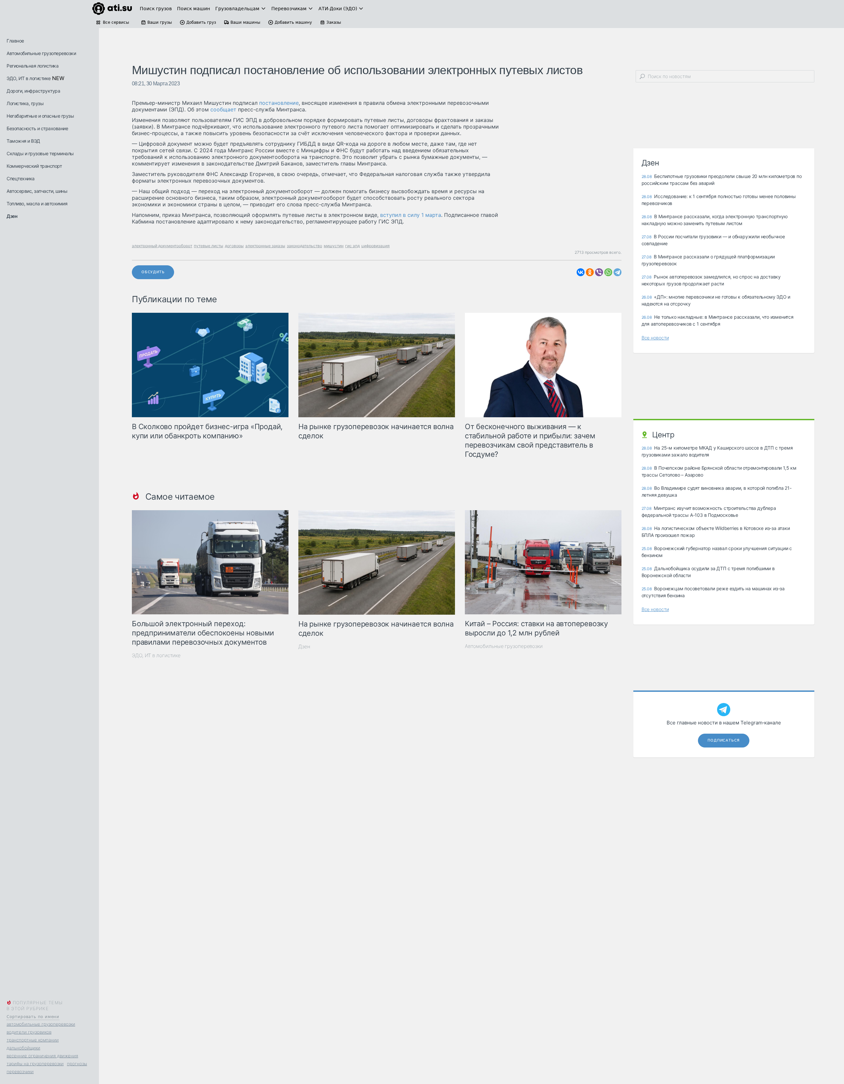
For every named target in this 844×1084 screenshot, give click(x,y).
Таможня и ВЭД (23, 141)
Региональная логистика (32, 66)
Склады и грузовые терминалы (40, 153)
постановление (279, 103)
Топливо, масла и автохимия (37, 203)
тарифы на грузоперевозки (35, 1063)
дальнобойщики (23, 1047)
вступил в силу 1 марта (410, 215)
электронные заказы (265, 245)
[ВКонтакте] (581, 272)
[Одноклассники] (590, 272)
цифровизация (375, 245)
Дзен (12, 216)
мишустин (334, 245)
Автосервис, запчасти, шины (37, 191)
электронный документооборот (162, 245)
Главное (15, 41)
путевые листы (208, 245)
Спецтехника (21, 178)
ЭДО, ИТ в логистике (29, 78)
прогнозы (77, 1063)
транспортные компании (33, 1039)
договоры (234, 245)
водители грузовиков (29, 1032)
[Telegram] (617, 272)
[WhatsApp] (608, 272)
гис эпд (352, 245)
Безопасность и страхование (37, 128)
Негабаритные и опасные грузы (40, 116)
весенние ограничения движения (42, 1055)
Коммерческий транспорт (34, 166)
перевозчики (20, 1071)
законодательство (304, 245)
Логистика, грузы (25, 103)
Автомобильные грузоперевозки (41, 53)
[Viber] (599, 272)
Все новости (655, 337)
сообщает (223, 109)
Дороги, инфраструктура (33, 91)
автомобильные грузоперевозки (41, 1024)
